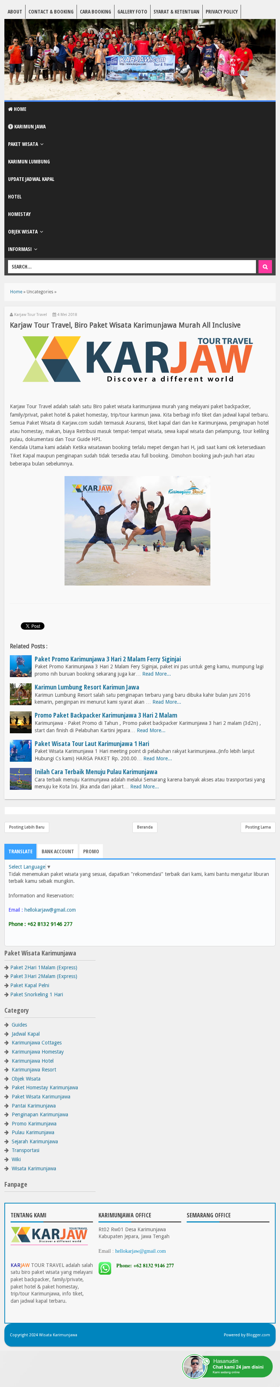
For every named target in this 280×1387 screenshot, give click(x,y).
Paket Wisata (23, 143)
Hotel (15, 196)
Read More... (156, 674)
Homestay (19, 213)
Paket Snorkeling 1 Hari (36, 994)
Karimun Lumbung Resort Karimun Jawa (87, 687)
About (15, 11)
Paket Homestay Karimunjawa (45, 1087)
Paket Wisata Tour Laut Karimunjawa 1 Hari (92, 743)
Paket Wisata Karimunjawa (41, 1097)
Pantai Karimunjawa (34, 1106)
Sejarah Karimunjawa (35, 1141)
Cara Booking (95, 11)
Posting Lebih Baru (26, 827)
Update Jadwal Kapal (31, 178)
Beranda (145, 827)
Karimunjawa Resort (34, 1070)
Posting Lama (258, 827)
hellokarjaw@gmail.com (50, 910)
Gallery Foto (132, 11)
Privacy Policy (222, 11)
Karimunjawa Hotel (33, 1061)
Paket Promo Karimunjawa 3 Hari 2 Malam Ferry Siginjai (108, 658)
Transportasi (25, 1150)
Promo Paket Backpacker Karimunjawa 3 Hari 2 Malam (106, 715)
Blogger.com (258, 1335)
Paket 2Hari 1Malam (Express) (43, 967)
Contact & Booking (51, 11)
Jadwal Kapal (26, 1034)
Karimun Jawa (29, 126)
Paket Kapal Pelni (29, 985)
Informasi (20, 249)
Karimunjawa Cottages (37, 1043)
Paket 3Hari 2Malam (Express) (43, 976)
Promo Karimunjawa (34, 1124)
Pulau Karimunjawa (33, 1132)
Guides (19, 1025)
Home (19, 108)
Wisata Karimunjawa (34, 1168)
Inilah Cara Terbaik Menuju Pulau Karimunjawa (96, 771)
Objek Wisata (23, 231)
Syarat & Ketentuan (176, 11)
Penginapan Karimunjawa (40, 1114)
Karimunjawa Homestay (38, 1052)
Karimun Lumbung (29, 161)
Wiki (16, 1159)
